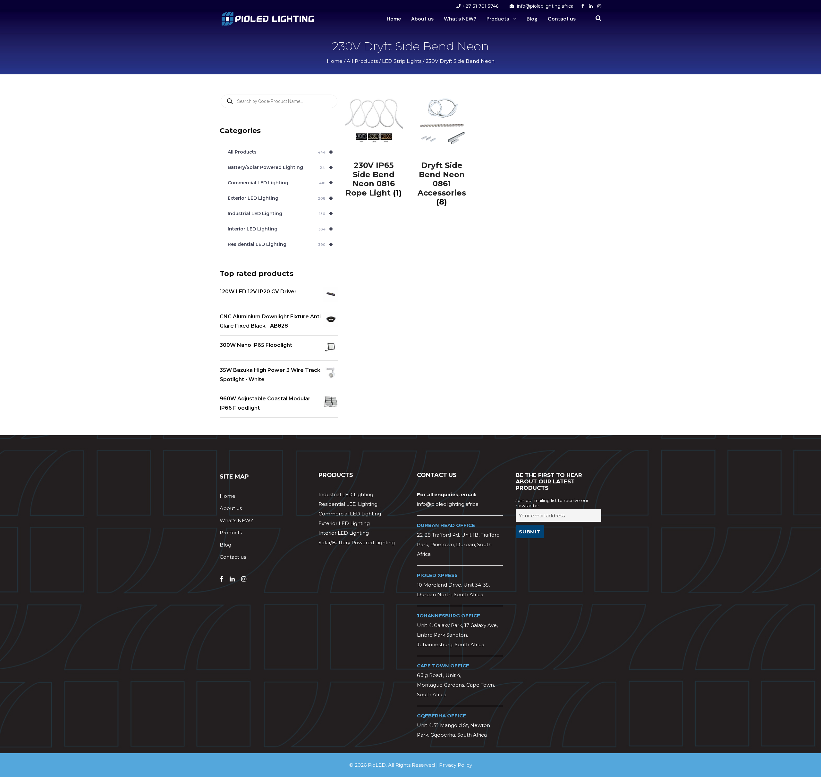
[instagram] (599, 6)
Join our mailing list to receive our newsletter (552, 503)
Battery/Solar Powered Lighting (280, 167)
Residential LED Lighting (280, 244)
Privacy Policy (455, 765)
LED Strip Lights (401, 61)
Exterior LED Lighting (280, 198)
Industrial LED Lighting (280, 213)
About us (422, 18)
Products (498, 18)
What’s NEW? (460, 18)
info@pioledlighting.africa (545, 6)
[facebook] (582, 6)
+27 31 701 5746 (480, 6)
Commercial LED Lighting (280, 183)
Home (394, 18)
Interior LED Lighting (280, 229)
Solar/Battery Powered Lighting (356, 542)
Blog (532, 18)
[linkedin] (591, 6)
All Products (362, 61)
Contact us (562, 18)
